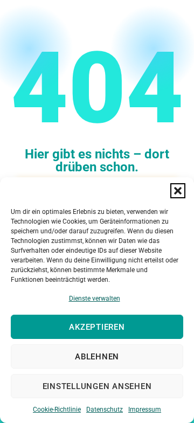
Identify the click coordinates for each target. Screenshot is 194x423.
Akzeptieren (96, 327)
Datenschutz (104, 409)
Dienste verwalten (94, 298)
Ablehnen (97, 357)
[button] (177, 190)
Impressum (144, 409)
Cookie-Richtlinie (57, 409)
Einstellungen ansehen (97, 386)
